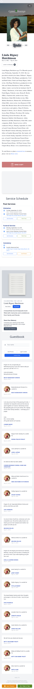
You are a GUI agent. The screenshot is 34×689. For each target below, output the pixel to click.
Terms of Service (21, 682)
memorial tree (21, 151)
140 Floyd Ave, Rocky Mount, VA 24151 (16, 215)
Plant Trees (24, 218)
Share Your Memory (10, 328)
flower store (14, 154)
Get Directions (10, 218)
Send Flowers (24, 253)
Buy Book (16, 306)
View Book (7, 306)
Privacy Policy (12, 682)
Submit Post (17, 355)
